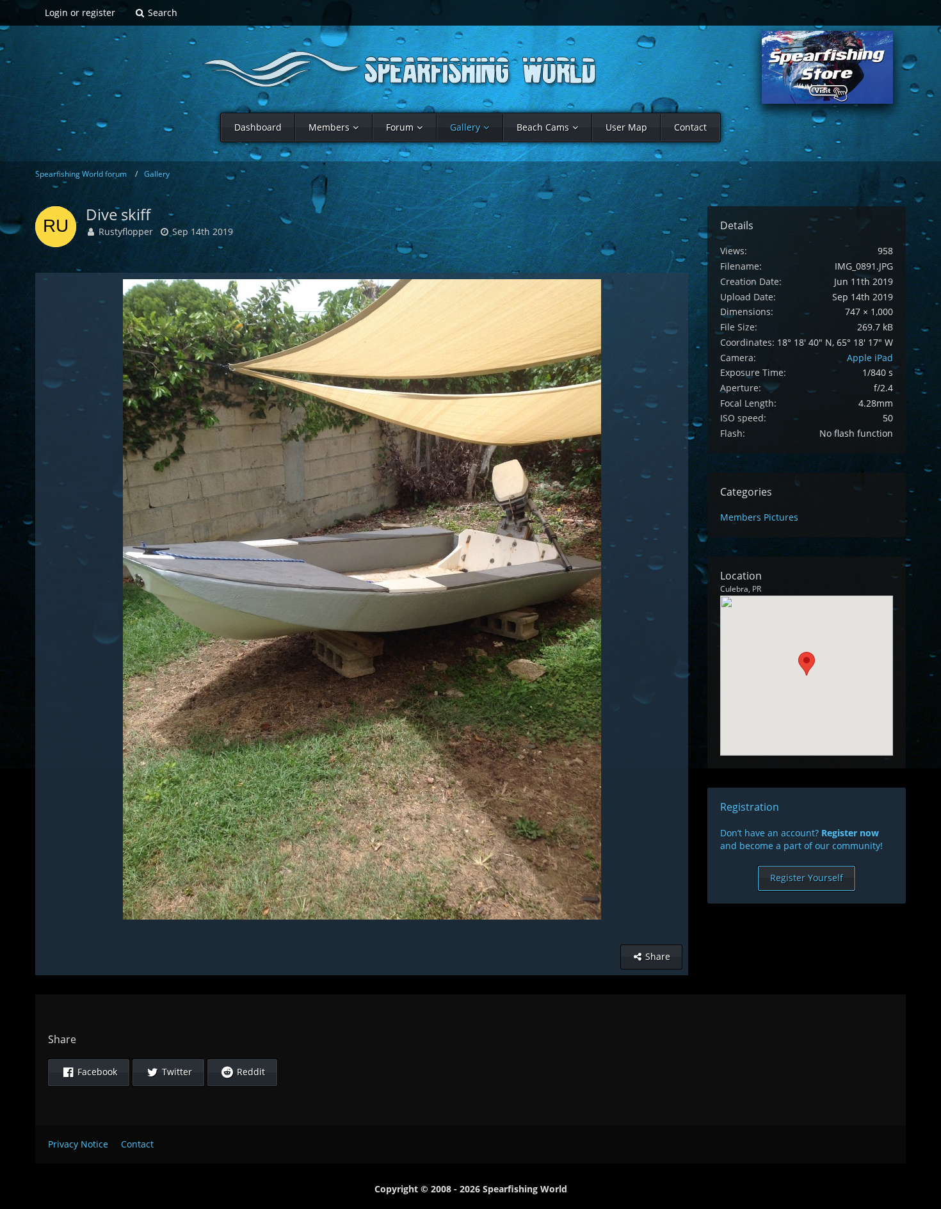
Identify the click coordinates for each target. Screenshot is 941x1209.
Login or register (80, 12)
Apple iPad (870, 358)
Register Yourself (806, 878)
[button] (88, 1072)
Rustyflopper (126, 231)
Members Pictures (759, 517)
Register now (850, 833)
